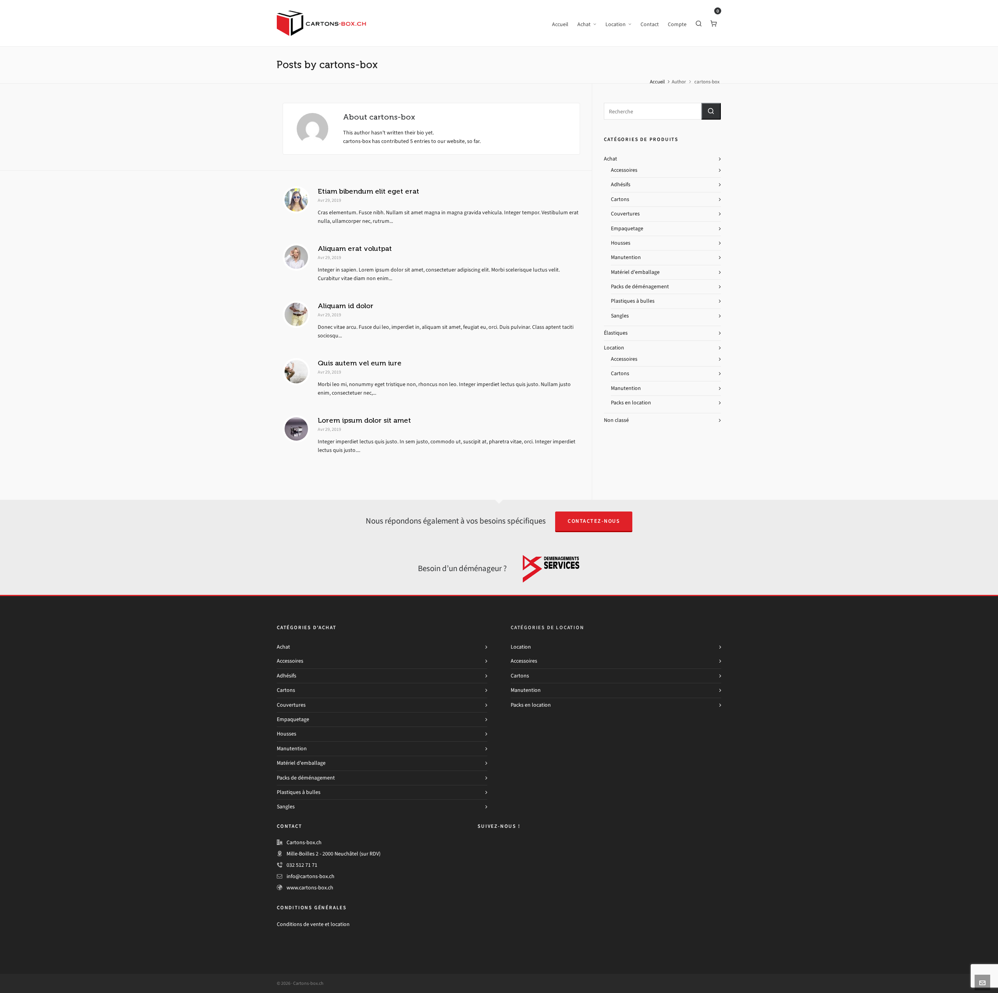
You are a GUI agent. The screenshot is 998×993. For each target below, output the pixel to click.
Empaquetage (627, 228)
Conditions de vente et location (313, 924)
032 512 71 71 (302, 865)
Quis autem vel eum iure (360, 363)
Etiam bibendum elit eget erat (368, 191)
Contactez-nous (594, 521)
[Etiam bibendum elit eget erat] (296, 199)
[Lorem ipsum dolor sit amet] (296, 429)
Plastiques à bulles (633, 301)
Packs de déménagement (640, 286)
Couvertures (625, 213)
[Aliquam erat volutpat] (296, 257)
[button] (711, 111)
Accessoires (624, 170)
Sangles (620, 315)
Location (614, 347)
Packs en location (631, 402)
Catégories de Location (547, 627)
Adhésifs (620, 184)
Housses (620, 243)
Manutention (626, 257)
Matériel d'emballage (635, 272)
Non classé (616, 420)
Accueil (657, 81)
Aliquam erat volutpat (355, 248)
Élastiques (616, 333)
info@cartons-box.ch (310, 876)
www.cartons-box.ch (310, 887)
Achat (610, 158)
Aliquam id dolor (345, 306)
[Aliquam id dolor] (296, 314)
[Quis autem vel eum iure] (296, 371)
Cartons (620, 199)
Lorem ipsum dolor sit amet (364, 420)
